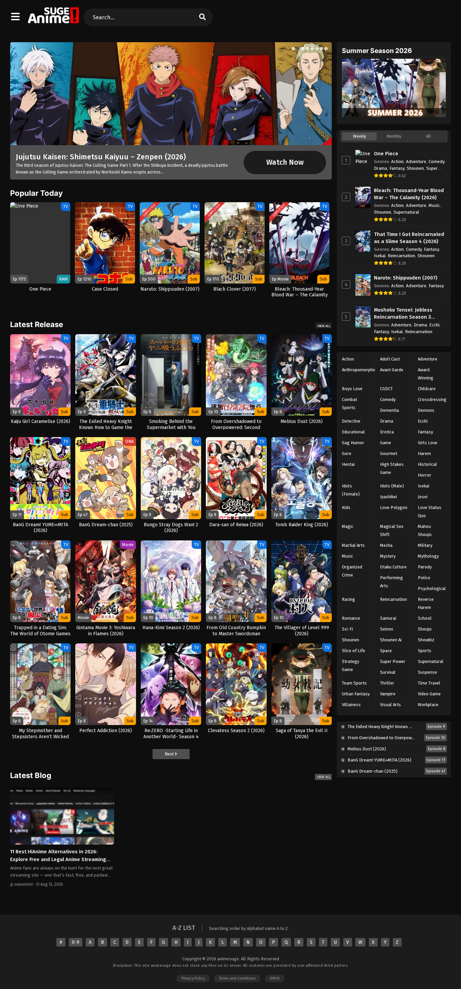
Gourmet (388, 453)
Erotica (387, 431)
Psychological (432, 588)
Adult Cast (390, 359)
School (425, 618)
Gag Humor (353, 442)
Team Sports (354, 683)
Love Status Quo (429, 511)
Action (397, 161)
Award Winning (425, 373)
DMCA (274, 978)
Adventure (416, 161)
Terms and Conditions (237, 978)
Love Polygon (393, 507)
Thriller (387, 683)
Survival (388, 672)
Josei (423, 496)
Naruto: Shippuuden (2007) (405, 278)
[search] (202, 17)
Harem (424, 453)
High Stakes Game (392, 468)
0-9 (75, 942)
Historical (427, 464)
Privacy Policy (193, 978)
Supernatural (406, 212)
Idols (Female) (351, 490)
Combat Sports (349, 403)
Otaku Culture (393, 566)
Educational (353, 431)
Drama (380, 168)
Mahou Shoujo (425, 530)
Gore (346, 453)
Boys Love (352, 388)
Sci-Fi (347, 629)
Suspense (427, 672)
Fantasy (396, 168)
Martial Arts (353, 545)
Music (434, 205)
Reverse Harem (426, 603)
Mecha (386, 545)
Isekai (379, 255)
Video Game (429, 693)
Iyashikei (388, 496)
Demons (426, 410)
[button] (293, 48)
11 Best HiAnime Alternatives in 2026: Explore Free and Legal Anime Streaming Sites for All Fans (58, 859)
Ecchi (434, 324)
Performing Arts (391, 581)
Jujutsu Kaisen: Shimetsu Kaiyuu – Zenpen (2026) (101, 156)
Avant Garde (391, 369)
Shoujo (425, 629)
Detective (351, 421)
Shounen (415, 168)
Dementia (389, 410)
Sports (424, 650)
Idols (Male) (392, 485)
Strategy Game (350, 665)
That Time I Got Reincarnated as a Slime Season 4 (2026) (409, 237)
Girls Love (427, 442)
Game (385, 442)
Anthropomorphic (359, 369)
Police (424, 577)
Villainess (351, 704)
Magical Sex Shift (391, 530)
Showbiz (426, 639)
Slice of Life (353, 650)
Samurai (388, 618)
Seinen (386, 629)
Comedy (436, 161)
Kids (346, 507)
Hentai (348, 464)
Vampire (388, 693)
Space (386, 650)
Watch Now (285, 162)
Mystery (388, 556)
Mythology (428, 556)
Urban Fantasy (356, 693)
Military (425, 545)
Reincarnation (401, 255)
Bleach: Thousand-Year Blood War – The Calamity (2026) (409, 194)
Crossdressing (432, 399)
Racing (348, 599)
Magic (347, 526)
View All (324, 326)
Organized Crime (352, 571)
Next (170, 753)
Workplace (428, 704)
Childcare (427, 388)
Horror (424, 475)
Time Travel (429, 683)
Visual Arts (390, 704)
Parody (425, 566)
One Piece (386, 154)
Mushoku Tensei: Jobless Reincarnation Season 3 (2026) (403, 314)
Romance (351, 618)
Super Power (392, 661)
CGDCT (386, 388)
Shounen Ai (391, 639)
